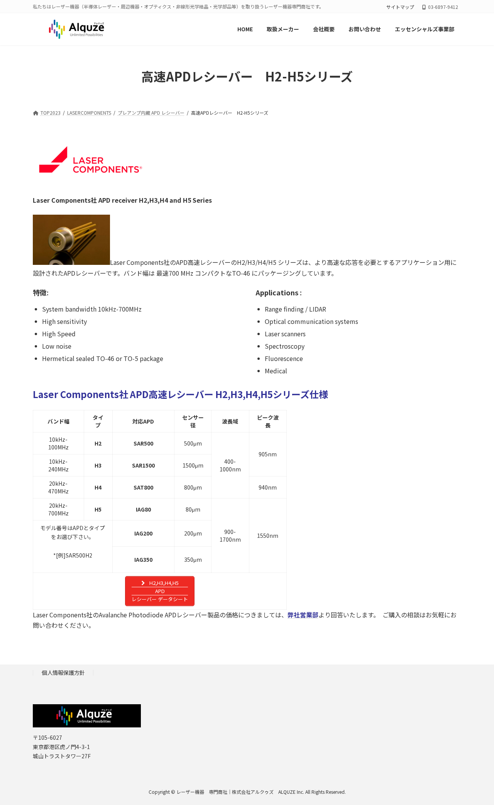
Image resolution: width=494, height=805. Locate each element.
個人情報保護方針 (63, 673)
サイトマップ (400, 7)
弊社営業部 (303, 614)
